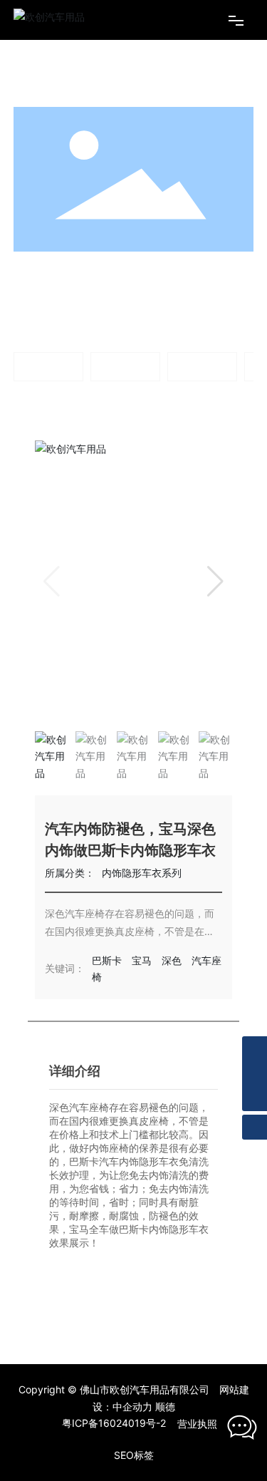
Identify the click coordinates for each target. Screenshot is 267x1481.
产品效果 (122, 273)
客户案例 (125, 366)
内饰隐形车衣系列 (154, 297)
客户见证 (202, 366)
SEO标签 (134, 1455)
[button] (215, 581)
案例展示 (79, 272)
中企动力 (132, 1406)
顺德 (165, 1406)
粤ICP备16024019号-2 (114, 1423)
